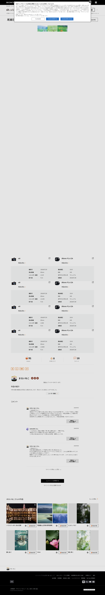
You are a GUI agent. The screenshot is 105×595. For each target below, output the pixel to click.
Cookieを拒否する (52, 18)
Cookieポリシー (31, 14)
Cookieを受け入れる (67, 18)
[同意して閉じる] (90, 1)
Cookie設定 (38, 18)
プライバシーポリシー (36, 15)
